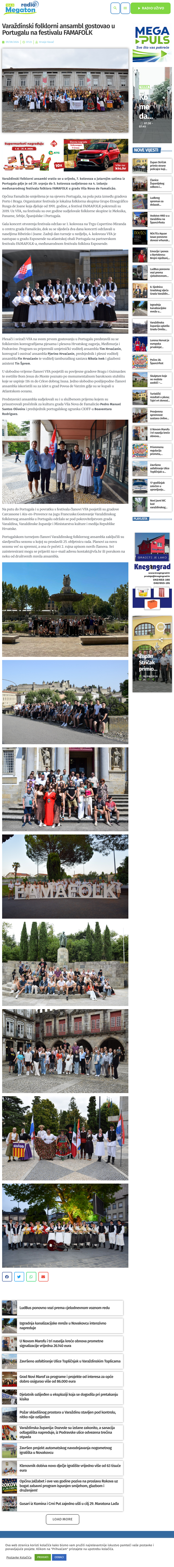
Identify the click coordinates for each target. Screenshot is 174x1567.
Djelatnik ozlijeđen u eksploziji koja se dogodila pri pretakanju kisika (69, 1396)
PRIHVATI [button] (42, 1557)
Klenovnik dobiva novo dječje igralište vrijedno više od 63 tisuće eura (70, 1468)
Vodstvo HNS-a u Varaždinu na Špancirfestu (160, 219)
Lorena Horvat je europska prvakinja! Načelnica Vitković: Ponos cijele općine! (159, 349)
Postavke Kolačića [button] (18, 1557)
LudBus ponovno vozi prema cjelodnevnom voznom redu (65, 1307)
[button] (7, 1276)
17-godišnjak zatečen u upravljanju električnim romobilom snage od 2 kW (158, 491)
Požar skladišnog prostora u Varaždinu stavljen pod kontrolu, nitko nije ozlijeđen (68, 1414)
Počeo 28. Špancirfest (156, 361)
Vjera (144, 87)
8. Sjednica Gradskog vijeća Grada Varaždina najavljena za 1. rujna (159, 294)
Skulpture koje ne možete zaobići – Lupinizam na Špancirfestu (158, 383)
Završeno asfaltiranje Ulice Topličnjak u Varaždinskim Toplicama (70, 1361)
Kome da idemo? (146, 116)
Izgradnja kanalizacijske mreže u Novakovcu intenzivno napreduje (63, 1325)
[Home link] (21, 8)
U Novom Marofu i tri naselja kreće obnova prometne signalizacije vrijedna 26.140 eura (61, 1343)
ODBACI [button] (59, 1557)
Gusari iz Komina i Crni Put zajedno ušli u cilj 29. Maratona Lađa (69, 1503)
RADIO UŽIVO (150, 8)
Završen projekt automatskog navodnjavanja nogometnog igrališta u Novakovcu (66, 1450)
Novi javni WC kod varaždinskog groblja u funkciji (159, 505)
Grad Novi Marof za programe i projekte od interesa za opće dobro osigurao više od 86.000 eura (66, 1379)
